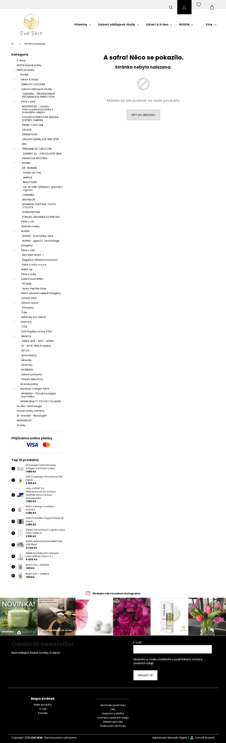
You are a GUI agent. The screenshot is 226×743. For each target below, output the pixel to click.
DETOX (25, 350)
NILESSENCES (24, 420)
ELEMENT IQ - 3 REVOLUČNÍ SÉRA (42, 153)
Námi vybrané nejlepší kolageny (41, 293)
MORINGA (27, 369)
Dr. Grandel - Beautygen (32, 415)
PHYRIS (24, 74)
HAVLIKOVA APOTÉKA (34, 158)
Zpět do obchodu (143, 115)
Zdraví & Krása (29, 79)
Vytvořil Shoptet (205, 737)
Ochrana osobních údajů (112, 717)
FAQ (112, 709)
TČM (24, 326)
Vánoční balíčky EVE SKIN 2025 (40, 139)
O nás (42, 709)
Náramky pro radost (33, 317)
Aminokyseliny (29, 384)
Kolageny (27, 245)
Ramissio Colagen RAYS (34, 388)
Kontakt (43, 713)
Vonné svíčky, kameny (30, 411)
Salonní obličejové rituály (36, 89)
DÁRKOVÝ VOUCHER (33, 84)
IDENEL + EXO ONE (32, 125)
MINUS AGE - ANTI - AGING (38, 341)
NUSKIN (25, 231)
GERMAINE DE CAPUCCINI (37, 149)
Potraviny (28, 307)
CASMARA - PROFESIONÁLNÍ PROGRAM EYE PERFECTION (38, 95)
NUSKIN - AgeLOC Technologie (40, 241)
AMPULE (27, 177)
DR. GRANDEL (29, 168)
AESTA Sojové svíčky (29, 65)
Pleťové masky (30, 226)
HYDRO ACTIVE (32, 172)
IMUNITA (26, 336)
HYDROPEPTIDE (31, 212)
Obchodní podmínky (113, 705)
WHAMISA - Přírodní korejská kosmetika (38, 395)
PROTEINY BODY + (33, 255)
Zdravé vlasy (29, 298)
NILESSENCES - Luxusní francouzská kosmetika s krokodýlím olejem (37, 109)
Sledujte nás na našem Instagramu (116, 593)
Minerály (26, 360)
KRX (24, 144)
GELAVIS (27, 130)
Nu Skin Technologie (29, 406)
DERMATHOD (30, 134)
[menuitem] (82, 24)
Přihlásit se (145, 675)
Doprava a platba (113, 713)
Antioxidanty (29, 355)
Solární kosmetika (32, 279)
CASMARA (28, 195)
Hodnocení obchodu (113, 726)
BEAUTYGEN (30, 182)
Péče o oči (27, 221)
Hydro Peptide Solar (34, 288)
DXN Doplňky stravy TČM (36, 331)
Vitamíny (26, 322)
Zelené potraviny (31, 374)
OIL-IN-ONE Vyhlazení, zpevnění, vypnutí (43, 188)
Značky (21, 425)
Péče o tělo (28, 250)
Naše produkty (26, 70)
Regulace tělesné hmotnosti (40, 260)
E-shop (21, 60)
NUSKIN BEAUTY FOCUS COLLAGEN (40, 401)
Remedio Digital (177, 737)
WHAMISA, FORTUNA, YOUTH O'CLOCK (39, 205)
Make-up (27, 269)
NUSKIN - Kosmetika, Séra (37, 236)
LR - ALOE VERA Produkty (36, 346)
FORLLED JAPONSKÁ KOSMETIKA (41, 217)
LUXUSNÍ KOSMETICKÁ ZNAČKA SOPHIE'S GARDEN (40, 118)
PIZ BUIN (26, 284)
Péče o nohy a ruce (34, 264)
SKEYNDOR (28, 199)
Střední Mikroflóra (32, 379)
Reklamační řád (113, 722)
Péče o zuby (28, 274)
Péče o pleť (28, 101)
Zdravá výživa (29, 303)
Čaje (24, 312)
